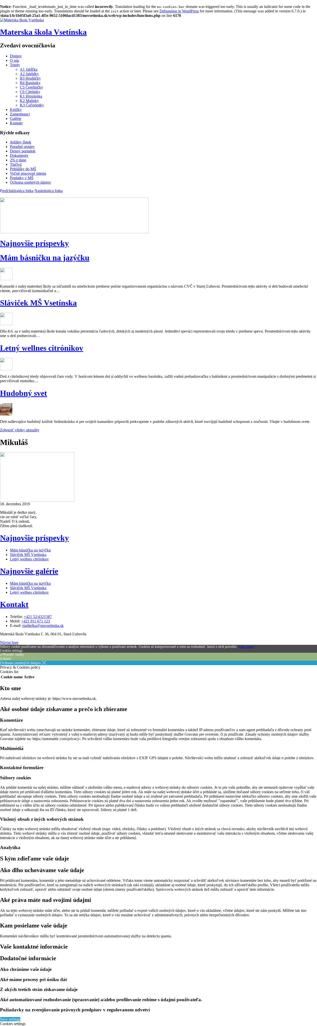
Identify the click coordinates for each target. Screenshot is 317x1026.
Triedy (15, 65)
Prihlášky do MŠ (23, 169)
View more (246, 647)
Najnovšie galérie (29, 571)
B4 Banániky (30, 83)
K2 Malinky (29, 101)
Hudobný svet (23, 393)
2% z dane (18, 160)
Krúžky (16, 109)
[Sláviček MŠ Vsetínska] (6, 324)
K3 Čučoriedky (32, 105)
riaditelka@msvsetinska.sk (43, 625)
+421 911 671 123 (35, 621)
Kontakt (16, 123)
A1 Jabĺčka (28, 69)
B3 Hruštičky (30, 78)
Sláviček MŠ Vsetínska (38, 302)
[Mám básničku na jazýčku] (6, 279)
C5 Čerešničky (31, 87)
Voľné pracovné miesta (28, 173)
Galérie (15, 118)
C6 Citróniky (30, 92)
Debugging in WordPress (179, 11)
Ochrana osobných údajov (30, 182)
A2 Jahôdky (29, 74)
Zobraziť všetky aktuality (19, 430)
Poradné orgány (22, 146)
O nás (14, 60)
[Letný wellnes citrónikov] (6, 369)
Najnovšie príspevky (34, 243)
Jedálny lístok (20, 142)
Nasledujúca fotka (48, 191)
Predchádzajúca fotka (16, 191)
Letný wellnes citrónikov (41, 347)
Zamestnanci (20, 114)
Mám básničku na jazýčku (44, 257)
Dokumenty (19, 155)
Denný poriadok (22, 151)
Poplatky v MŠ (21, 178)
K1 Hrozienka (31, 96)
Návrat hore (9, 642)
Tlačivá (16, 164)
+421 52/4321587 (38, 617)
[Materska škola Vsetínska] (22, 20)
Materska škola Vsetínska (43, 32)
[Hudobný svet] (6, 414)
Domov (16, 56)
